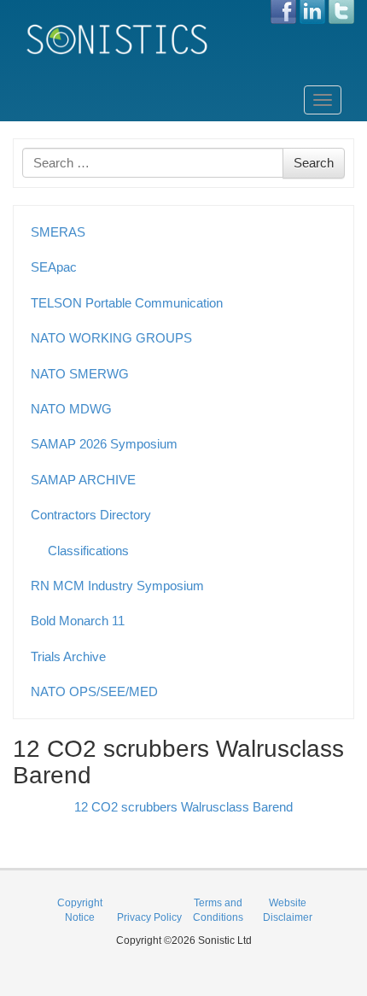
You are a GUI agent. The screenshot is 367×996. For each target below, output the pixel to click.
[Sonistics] (118, 39)
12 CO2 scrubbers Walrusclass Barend (183, 807)
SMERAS (58, 232)
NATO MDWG (71, 408)
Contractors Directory (91, 514)
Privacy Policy (149, 917)
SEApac (54, 267)
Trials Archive (68, 656)
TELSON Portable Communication (127, 303)
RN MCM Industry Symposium (117, 585)
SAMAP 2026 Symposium (104, 443)
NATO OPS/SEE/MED (94, 691)
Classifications (88, 550)
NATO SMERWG (80, 373)
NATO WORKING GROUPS (111, 338)
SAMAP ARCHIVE (83, 479)
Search (314, 162)
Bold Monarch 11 (78, 620)
